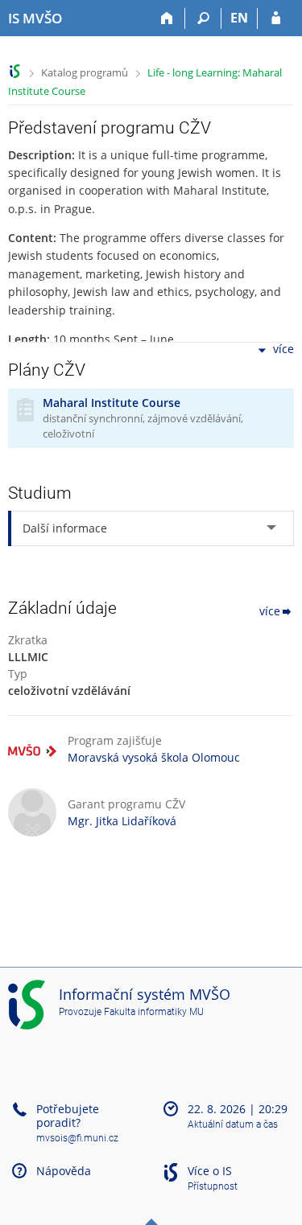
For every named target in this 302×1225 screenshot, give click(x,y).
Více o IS (210, 1170)
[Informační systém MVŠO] (15, 71)
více (283, 349)
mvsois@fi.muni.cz (77, 1138)
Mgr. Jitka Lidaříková (122, 820)
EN (239, 18)
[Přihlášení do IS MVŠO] (276, 18)
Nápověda (63, 1170)
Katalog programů (84, 72)
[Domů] (167, 18)
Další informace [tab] (65, 528)
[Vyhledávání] (203, 18)
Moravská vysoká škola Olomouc (154, 757)
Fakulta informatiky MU (154, 1011)
